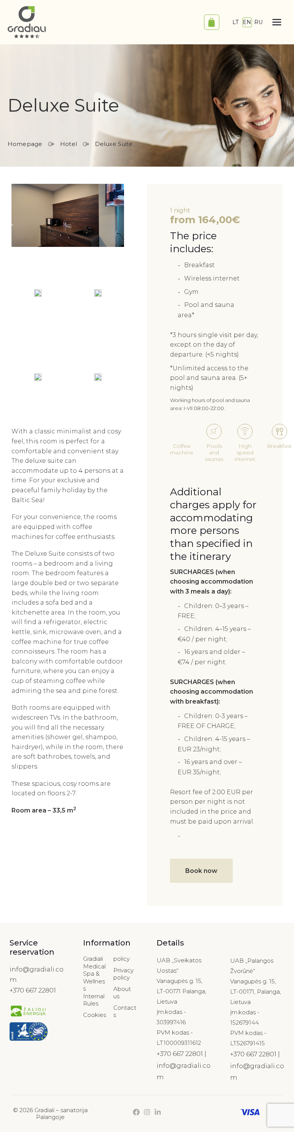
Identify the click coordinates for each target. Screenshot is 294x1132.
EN (247, 22)
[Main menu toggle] (276, 22)
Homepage (25, 144)
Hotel (68, 144)
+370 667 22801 (33, 990)
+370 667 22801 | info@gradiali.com (184, 1065)
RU (258, 22)
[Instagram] (147, 1112)
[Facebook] (136, 1112)
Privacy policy (123, 974)
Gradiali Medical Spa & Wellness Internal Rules (94, 981)
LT (235, 22)
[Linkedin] (157, 1112)
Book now (201, 870)
